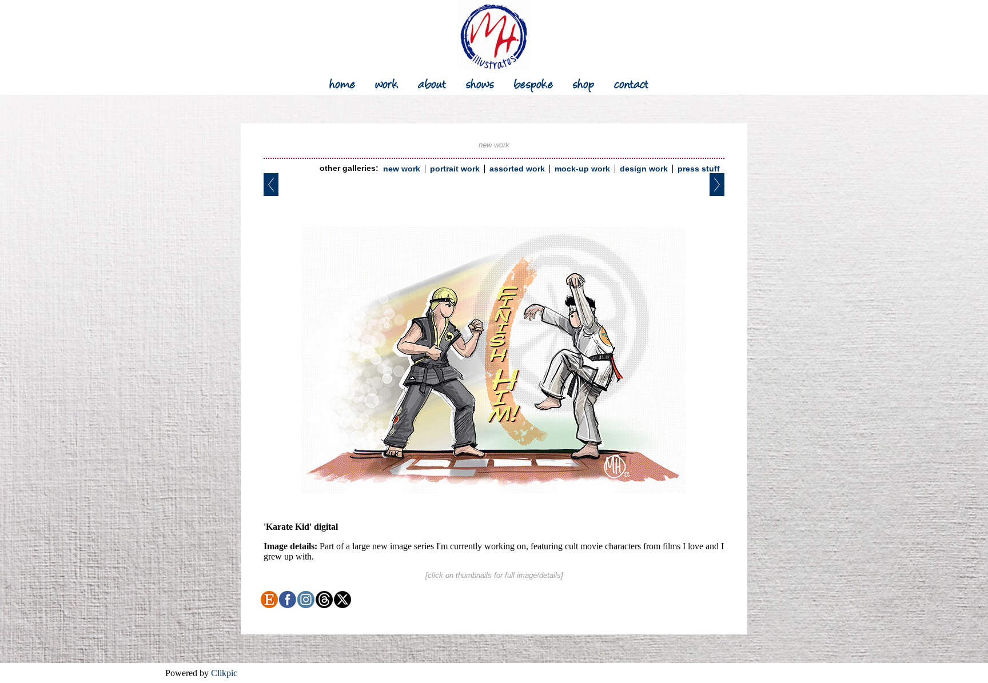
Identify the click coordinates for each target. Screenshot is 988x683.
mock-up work (582, 169)
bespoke (534, 82)
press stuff (699, 169)
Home (342, 82)
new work (401, 169)
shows (480, 82)
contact (631, 82)
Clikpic (224, 673)
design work (644, 169)
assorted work (517, 169)
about (432, 82)
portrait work (455, 169)
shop (583, 82)
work (387, 82)
